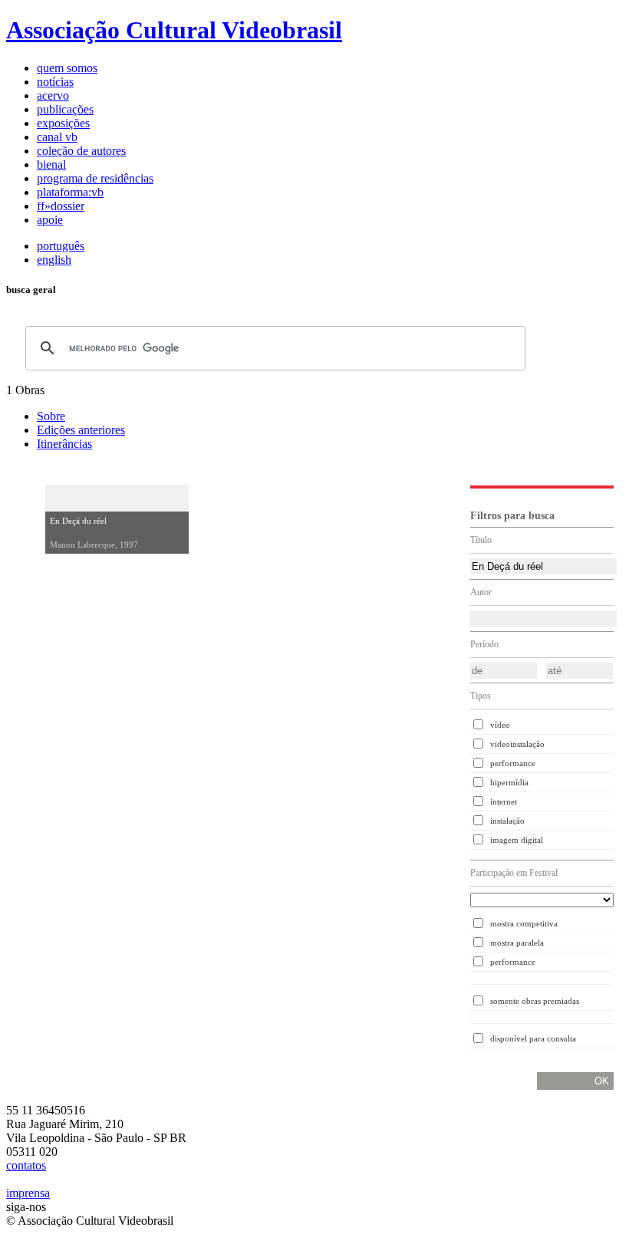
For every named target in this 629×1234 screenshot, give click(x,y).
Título (481, 540)
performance (512, 763)
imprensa (28, 1192)
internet (503, 801)
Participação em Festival (514, 872)
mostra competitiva (524, 923)
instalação (507, 820)
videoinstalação (517, 744)
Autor (481, 592)
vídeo (500, 724)
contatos (26, 1165)
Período (484, 644)
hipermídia (509, 782)
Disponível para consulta (533, 1038)
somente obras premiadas (534, 1000)
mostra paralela (517, 942)
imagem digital (516, 839)
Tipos (480, 695)
